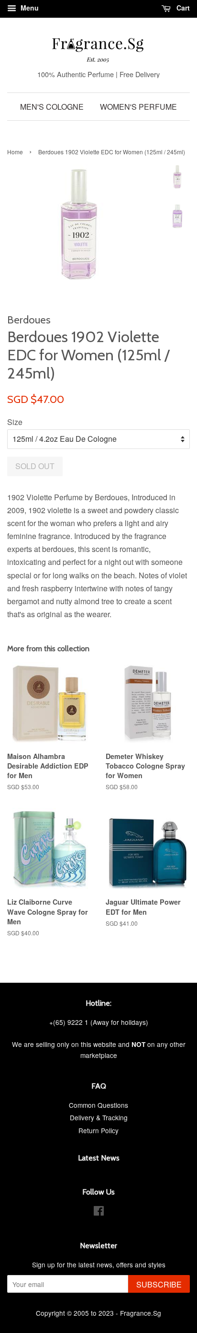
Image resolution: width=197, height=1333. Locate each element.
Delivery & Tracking (99, 1117)
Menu (29, 7)
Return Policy (98, 1130)
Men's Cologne (52, 106)
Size (14, 421)
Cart (182, 7)
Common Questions (98, 1105)
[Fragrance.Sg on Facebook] (98, 1212)
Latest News (99, 1157)
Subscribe (159, 1284)
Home (15, 152)
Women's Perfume (138, 106)
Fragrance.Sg (140, 1313)
